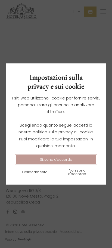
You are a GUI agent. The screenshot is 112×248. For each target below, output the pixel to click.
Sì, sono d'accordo (56, 159)
